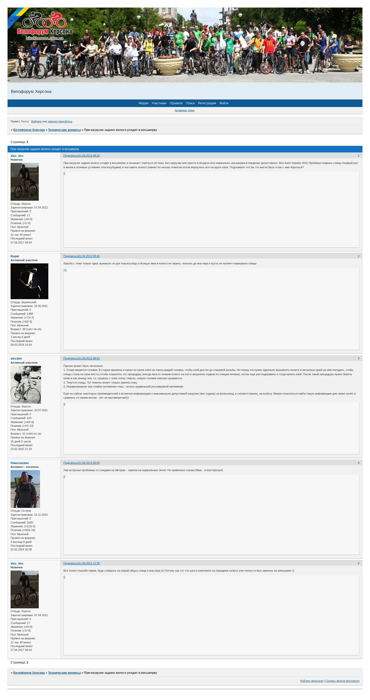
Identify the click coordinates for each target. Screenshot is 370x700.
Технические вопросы (64, 130)
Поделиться (71, 155)
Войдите (36, 121)
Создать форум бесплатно (342, 680)
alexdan (16, 358)
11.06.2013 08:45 (89, 256)
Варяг (15, 256)
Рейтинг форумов (311, 680)
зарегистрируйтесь (60, 121)
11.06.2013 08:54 (89, 358)
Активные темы (185, 110)
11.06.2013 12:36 (89, 563)
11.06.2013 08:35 (89, 155)
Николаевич (20, 463)
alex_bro (17, 156)
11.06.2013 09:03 (89, 462)
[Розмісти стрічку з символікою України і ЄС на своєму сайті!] (19, 19)
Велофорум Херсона (29, 130)
